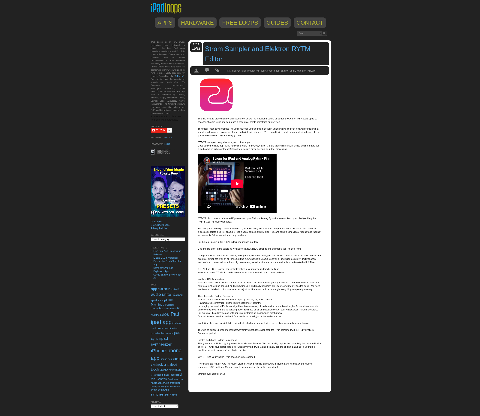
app (154, 289)
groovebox (157, 308)
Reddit (167, 144)
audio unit (160, 294)
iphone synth (167, 359)
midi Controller (160, 379)
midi (179, 374)
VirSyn (173, 394)
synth (154, 389)
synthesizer (160, 394)
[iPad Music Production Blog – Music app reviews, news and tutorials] (168, 13)
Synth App (163, 389)
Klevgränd (170, 369)
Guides (277, 23)
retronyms (155, 386)
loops (173, 374)
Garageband (168, 305)
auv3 (172, 294)
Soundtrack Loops (160, 225)
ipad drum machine (162, 328)
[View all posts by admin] (196, 73)
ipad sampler (248, 70)
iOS (166, 314)
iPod (169, 365)
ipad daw (177, 323)
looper (154, 375)
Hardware (197, 23)
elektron (236, 70)
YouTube (168, 137)
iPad (174, 314)
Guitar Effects (170, 308)
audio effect (176, 289)
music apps (157, 383)
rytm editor (261, 70)
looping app (163, 375)
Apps (165, 23)
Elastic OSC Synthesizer (165, 258)
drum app (160, 300)
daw (178, 295)
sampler (165, 386)
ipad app (161, 322)
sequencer (175, 386)
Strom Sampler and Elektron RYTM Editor (257, 54)
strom (270, 70)
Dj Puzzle (179, 76)
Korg (178, 369)
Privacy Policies (159, 228)
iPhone (158, 350)
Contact (309, 23)
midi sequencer (176, 379)
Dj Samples (157, 221)
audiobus (164, 289)
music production (172, 383)
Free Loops (240, 23)
